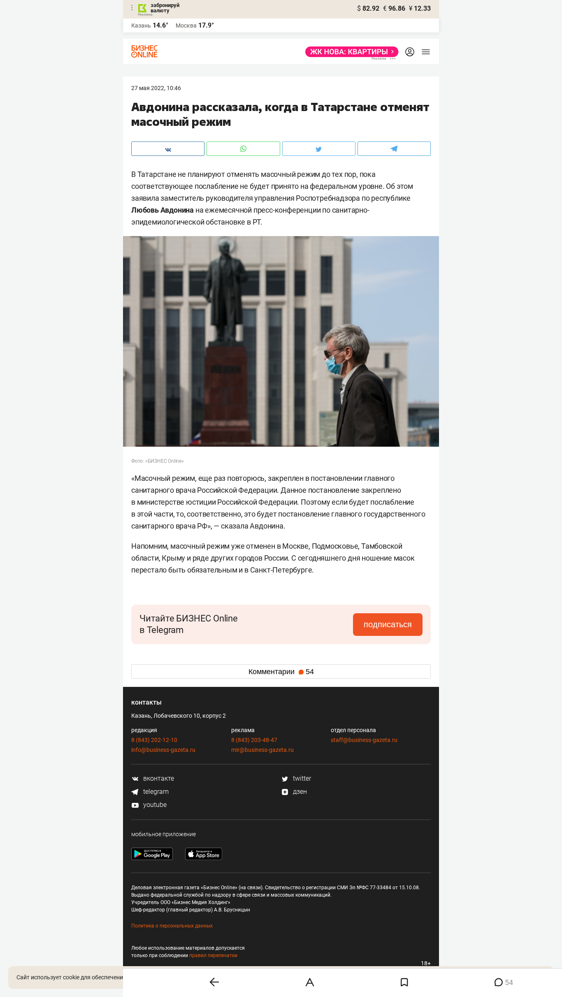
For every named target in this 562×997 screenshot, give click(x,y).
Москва (186, 25)
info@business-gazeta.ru (163, 750)
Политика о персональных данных (172, 926)
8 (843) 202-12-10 (154, 740)
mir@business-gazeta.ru (262, 750)
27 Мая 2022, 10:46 (156, 88)
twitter (301, 778)
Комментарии (281, 672)
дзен (299, 791)
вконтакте (158, 778)
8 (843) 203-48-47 (254, 740)
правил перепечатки (213, 955)
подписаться (388, 624)
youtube (154, 805)
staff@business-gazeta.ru (364, 740)
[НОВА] (349, 51)
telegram (155, 791)
